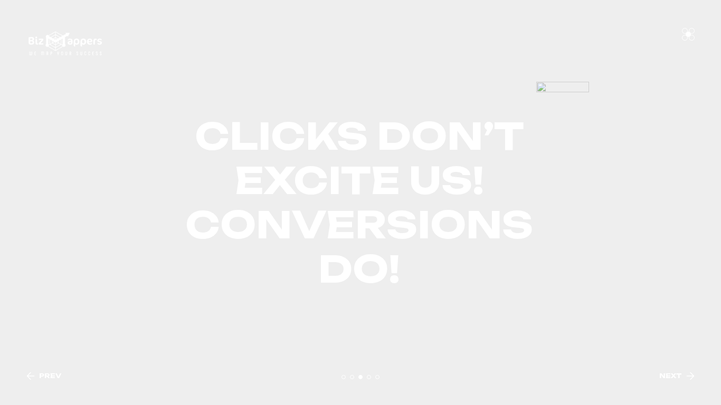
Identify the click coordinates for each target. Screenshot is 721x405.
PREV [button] (50, 376)
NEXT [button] (670, 376)
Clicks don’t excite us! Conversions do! (361, 202)
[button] (343, 377)
